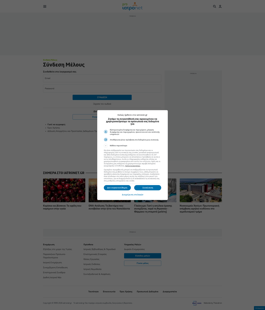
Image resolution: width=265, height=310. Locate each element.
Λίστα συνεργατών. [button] (132, 166)
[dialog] (132, 155)
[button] (132, 146)
